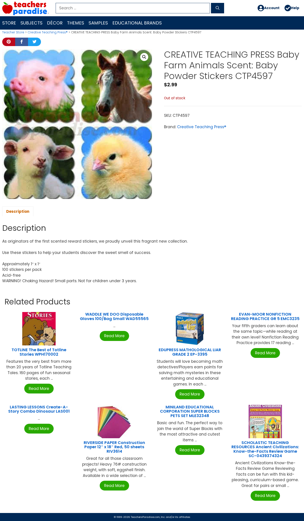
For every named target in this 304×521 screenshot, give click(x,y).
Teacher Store (13, 32)
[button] (144, 57)
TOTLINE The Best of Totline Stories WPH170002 (39, 352)
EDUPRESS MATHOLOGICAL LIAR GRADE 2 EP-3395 (190, 352)
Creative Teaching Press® (48, 32)
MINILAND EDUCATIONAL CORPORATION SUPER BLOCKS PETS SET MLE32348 (190, 411)
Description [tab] (17, 211)
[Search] (217, 8)
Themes (75, 23)
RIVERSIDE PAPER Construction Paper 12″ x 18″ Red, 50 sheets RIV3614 (114, 447)
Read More (39, 388)
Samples (98, 23)
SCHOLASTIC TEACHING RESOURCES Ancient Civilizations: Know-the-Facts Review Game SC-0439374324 (265, 449)
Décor (55, 23)
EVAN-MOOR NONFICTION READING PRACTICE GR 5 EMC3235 (265, 316)
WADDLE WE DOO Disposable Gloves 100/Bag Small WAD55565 (114, 316)
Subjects (31, 23)
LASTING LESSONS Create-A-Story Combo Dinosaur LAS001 (39, 409)
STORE (9, 23)
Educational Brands (137, 23)
